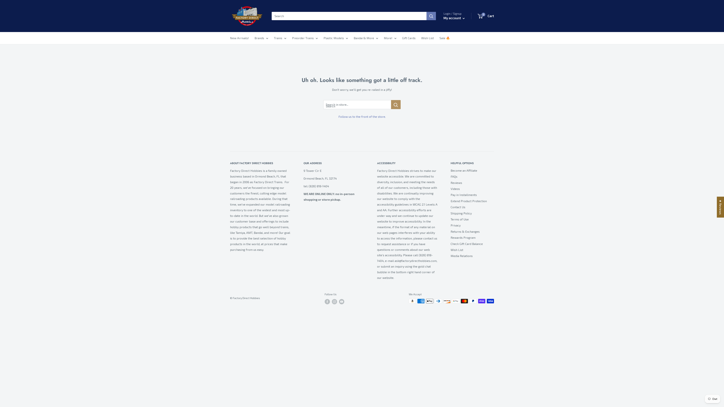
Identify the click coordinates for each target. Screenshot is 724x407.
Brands (259, 38)
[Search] (431, 16)
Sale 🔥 (444, 38)
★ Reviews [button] (720, 207)
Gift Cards (409, 38)
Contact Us (458, 207)
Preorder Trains (303, 38)
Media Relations (462, 256)
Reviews (456, 182)
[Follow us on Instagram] (334, 301)
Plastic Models (334, 38)
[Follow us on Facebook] (327, 301)
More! (388, 38)
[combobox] (349, 16)
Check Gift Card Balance (467, 244)
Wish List (427, 38)
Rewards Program (463, 237)
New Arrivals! (239, 38)
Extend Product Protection (469, 201)
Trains (278, 38)
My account (452, 18)
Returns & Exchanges (465, 231)
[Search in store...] (396, 104)
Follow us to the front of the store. (362, 116)
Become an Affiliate (464, 170)
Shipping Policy (461, 213)
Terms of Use (460, 219)
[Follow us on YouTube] (341, 301)
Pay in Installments (464, 195)
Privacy (456, 225)
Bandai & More (364, 38)
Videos (455, 188)
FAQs (454, 176)
